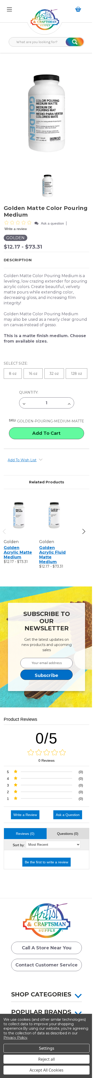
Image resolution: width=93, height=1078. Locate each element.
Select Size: (16, 363)
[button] (45, 22)
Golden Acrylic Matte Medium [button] (18, 552)
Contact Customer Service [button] (46, 965)
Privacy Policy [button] (15, 1037)
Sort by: (19, 845)
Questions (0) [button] (67, 834)
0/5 (46, 738)
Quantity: (28, 392)
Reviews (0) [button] (25, 834)
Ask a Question (68, 815)
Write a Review (25, 815)
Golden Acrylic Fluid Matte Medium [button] (52, 554)
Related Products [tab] (46, 482)
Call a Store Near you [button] (46, 948)
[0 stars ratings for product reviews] (46, 752)
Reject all (46, 1059)
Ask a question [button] (52, 223)
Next (83, 531)
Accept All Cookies (46, 1070)
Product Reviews (20, 719)
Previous (4, 531)
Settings (46, 1048)
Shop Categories (41, 994)
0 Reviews (46, 760)
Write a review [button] (15, 229)
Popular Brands (41, 1012)
